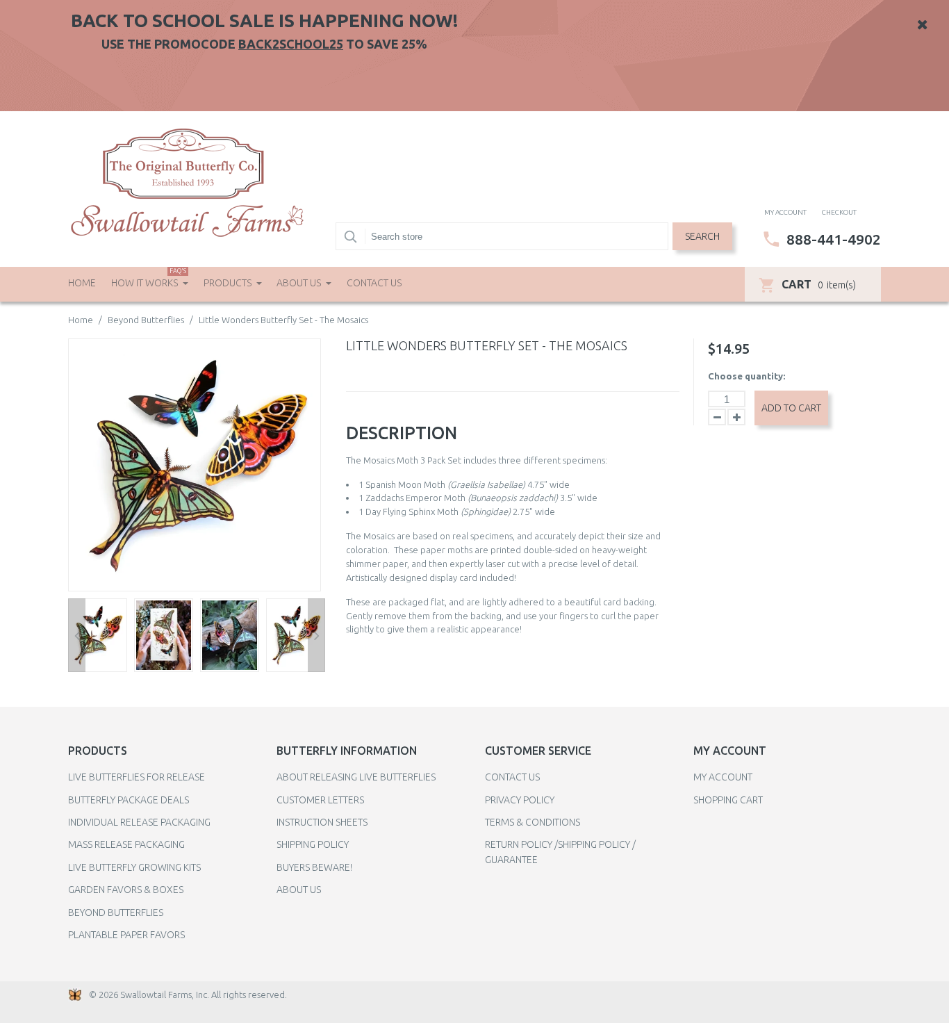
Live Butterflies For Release (136, 777)
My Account (722, 777)
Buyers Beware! (314, 867)
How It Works (148, 278)
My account (785, 212)
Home (82, 282)
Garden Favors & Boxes (125, 889)
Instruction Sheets (322, 822)
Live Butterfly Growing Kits (134, 867)
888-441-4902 (833, 239)
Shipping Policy (313, 844)
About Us (300, 282)
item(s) (819, 284)
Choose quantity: (746, 376)
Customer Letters (320, 799)
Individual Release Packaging (139, 822)
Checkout (839, 212)
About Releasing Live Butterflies (356, 777)
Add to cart (791, 408)
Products (229, 282)
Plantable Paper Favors (126, 934)
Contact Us (374, 282)
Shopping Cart (728, 799)
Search (702, 236)
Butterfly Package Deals (128, 799)
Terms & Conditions (532, 822)
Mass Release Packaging (126, 844)
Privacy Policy (519, 799)
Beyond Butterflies (146, 320)
